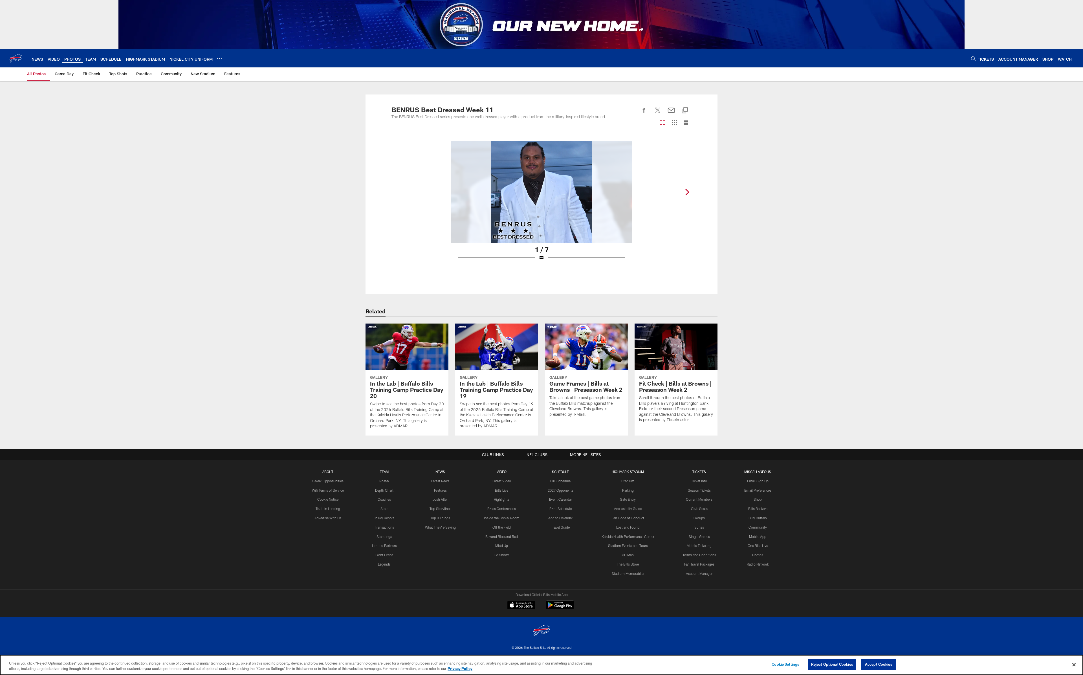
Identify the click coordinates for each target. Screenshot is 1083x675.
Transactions (384, 527)
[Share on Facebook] (644, 113)
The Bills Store (628, 564)
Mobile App (757, 536)
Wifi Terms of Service (328, 490)
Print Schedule (560, 509)
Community (758, 527)
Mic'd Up (501, 546)
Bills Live (501, 490)
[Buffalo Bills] (541, 631)
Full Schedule (560, 481)
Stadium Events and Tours (628, 546)
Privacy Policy (460, 669)
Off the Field (501, 527)
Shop (758, 499)
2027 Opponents (560, 490)
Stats (384, 509)
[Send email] (671, 113)
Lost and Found (628, 527)
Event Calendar (560, 499)
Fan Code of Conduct (628, 518)
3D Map (628, 555)
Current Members (699, 499)
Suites (699, 527)
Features (440, 490)
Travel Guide (560, 527)
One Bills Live (758, 546)
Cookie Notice (327, 499)
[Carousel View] (662, 123)
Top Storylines (440, 509)
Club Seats (699, 509)
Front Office (384, 555)
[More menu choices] (219, 58)
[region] (541, 665)
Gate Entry (628, 499)
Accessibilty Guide (628, 509)
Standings (384, 536)
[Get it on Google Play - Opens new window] (560, 608)
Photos (757, 555)
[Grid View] (674, 123)
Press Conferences (501, 509)
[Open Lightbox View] (541, 204)
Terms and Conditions (699, 555)
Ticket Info (699, 481)
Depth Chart (384, 490)
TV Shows (501, 555)
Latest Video (501, 481)
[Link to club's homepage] (16, 58)
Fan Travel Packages (699, 564)
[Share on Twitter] (657, 113)
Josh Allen (440, 499)
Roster (384, 481)
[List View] (686, 123)
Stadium (627, 481)
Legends (384, 564)
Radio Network (758, 564)
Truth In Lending (328, 509)
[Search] (973, 58)
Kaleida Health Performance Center (628, 536)
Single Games (699, 536)
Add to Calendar (560, 518)
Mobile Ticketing (699, 546)
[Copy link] (684, 111)
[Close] (1074, 664)
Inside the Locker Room (502, 518)
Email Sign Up (758, 481)
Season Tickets (699, 490)
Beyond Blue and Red (501, 536)
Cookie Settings (785, 664)
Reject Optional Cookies (832, 664)
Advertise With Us (327, 518)
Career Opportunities (328, 481)
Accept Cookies (878, 664)
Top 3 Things (440, 518)
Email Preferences (757, 490)
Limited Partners (384, 546)
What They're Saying (440, 527)
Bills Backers (757, 509)
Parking (628, 490)
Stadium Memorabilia (628, 573)
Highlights (501, 499)
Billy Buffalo (758, 518)
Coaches (384, 499)
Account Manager (699, 573)
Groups (699, 518)
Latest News (440, 481)
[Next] (687, 192)
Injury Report (384, 518)
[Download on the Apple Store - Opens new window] (521, 605)
